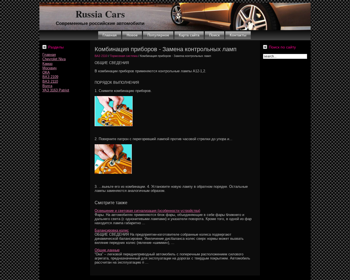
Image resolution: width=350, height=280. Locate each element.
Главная (49, 55)
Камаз (47, 64)
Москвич (49, 68)
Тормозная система (124, 55)
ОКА (46, 72)
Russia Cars (100, 14)
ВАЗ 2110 (50, 81)
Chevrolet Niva (54, 59)
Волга (47, 86)
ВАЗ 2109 (50, 77)
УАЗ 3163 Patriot (55, 90)
